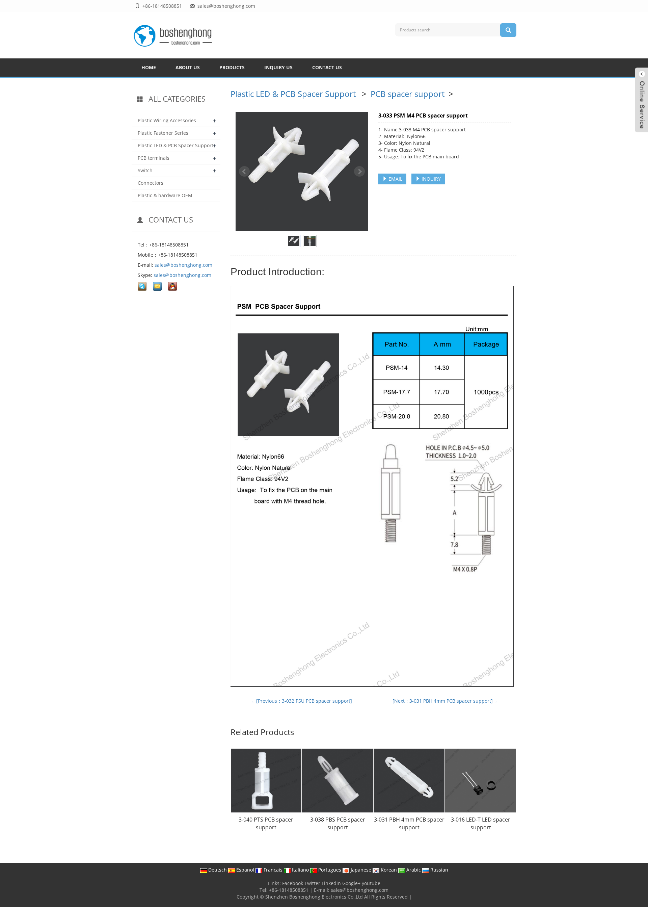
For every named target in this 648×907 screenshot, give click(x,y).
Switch (145, 170)
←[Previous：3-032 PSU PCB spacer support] (301, 701)
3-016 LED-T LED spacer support (480, 823)
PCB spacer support (409, 93)
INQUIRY (430, 179)
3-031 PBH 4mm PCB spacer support (409, 823)
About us (188, 67)
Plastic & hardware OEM (165, 195)
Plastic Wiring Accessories (167, 120)
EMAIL (394, 179)
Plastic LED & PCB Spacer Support (294, 93)
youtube (371, 883)
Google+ (351, 883)
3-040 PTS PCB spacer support (266, 823)
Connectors (150, 183)
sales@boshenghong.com (183, 265)
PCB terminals (153, 158)
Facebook (292, 883)
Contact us (327, 67)
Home (148, 67)
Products (232, 67)
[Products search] (508, 30)
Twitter (312, 883)
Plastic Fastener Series (163, 133)
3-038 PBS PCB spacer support (337, 823)
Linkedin (331, 883)
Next (359, 171)
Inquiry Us (278, 67)
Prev (244, 171)
